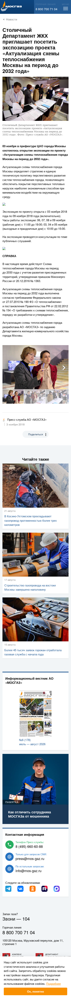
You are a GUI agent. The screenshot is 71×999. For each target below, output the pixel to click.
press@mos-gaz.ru (30, 858)
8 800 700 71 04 (46, 9)
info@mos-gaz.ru (28, 870)
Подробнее (53, 984)
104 (26, 918)
